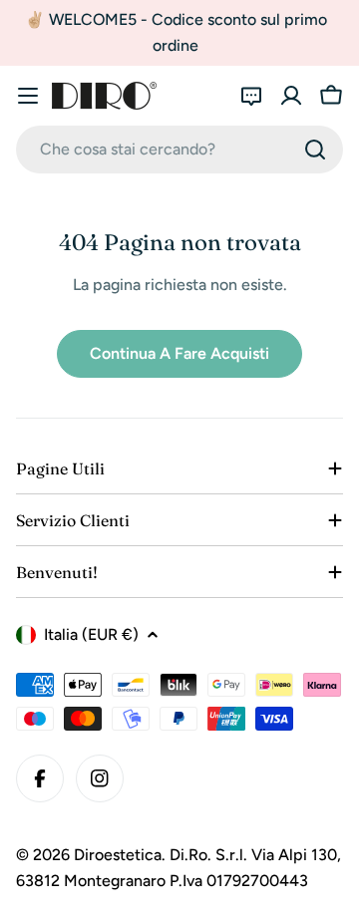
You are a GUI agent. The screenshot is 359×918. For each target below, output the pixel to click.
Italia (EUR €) (91, 634)
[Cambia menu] (28, 96)
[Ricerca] (315, 149)
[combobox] (179, 149)
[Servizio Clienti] (251, 96)
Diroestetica (118, 854)
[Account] (291, 96)
